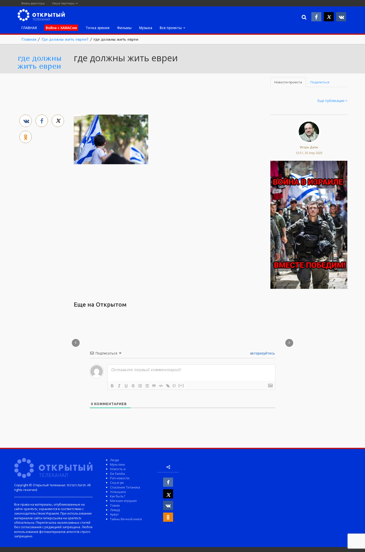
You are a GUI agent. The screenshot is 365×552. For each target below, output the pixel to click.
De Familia (117, 473)
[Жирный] (112, 386)
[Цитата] (153, 386)
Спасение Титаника (125, 487)
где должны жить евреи (40, 62)
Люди (114, 460)
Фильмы (124, 27)
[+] (181, 385)
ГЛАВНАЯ (29, 27)
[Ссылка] (167, 386)
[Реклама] (308, 224)
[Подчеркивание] (126, 386)
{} (174, 385)
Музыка (145, 27)
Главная (28, 39)
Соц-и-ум (117, 482)
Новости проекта (288, 82)
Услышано (118, 491)
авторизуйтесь (262, 353)
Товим (115, 505)
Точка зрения (98, 27)
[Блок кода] (160, 386)
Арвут (114, 514)
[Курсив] (119, 386)
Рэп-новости (119, 478)
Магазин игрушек (123, 500)
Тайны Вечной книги (126, 519)
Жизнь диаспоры (33, 3)
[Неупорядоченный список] (147, 386)
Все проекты (171, 27)
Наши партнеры (63, 3)
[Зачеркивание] (133, 386)
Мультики (117, 464)
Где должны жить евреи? (64, 39)
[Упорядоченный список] (140, 386)
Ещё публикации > (332, 100)
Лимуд (115, 510)
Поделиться (319, 82)
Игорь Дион (309, 147)
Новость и (118, 469)
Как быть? (117, 496)
